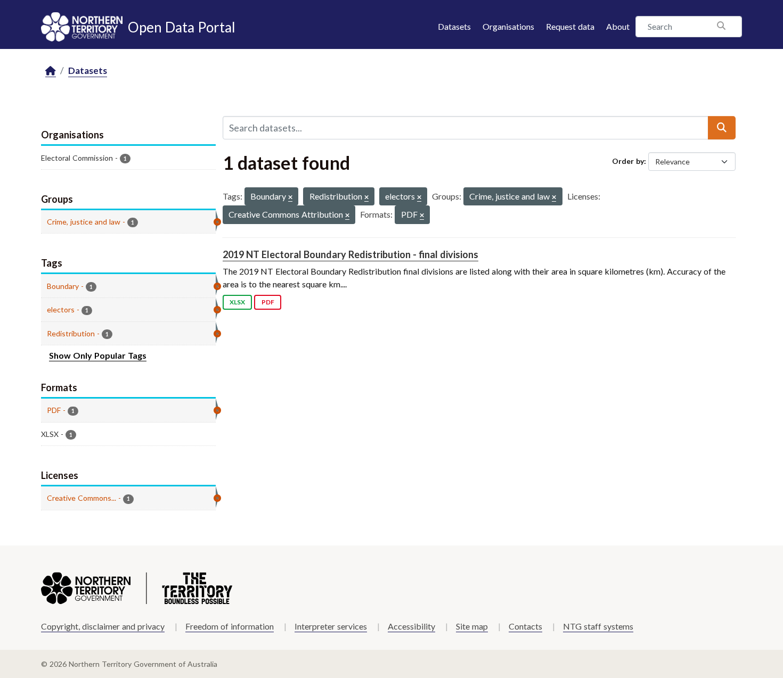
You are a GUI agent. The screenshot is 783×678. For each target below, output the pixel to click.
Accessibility (411, 626)
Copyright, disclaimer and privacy (103, 626)
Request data (570, 26)
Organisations (508, 26)
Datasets (454, 26)
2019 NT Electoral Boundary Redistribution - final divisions (350, 254)
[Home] (50, 71)
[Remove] (290, 198)
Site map (472, 626)
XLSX (237, 302)
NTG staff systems (598, 626)
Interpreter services (331, 626)
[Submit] (722, 127)
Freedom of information (229, 626)
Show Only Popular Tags (97, 355)
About (618, 26)
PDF (268, 302)
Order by (628, 161)
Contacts (525, 626)
